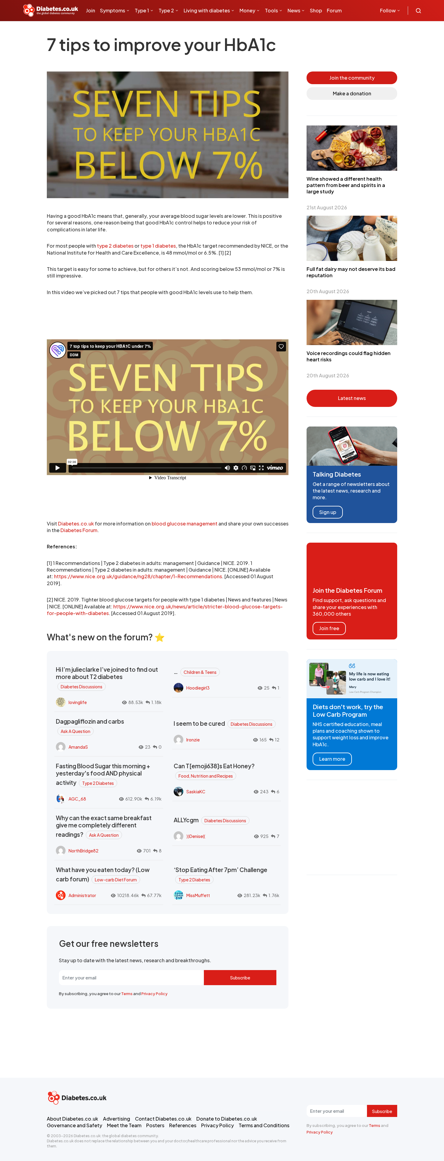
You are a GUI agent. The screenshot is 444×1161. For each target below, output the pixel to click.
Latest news (352, 398)
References (182, 1125)
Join (90, 10)
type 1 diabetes (158, 246)
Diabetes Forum (78, 530)
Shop (316, 10)
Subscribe (240, 977)
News (294, 10)
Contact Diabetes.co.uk (163, 1118)
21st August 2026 (327, 207)
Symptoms (112, 10)
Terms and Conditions (264, 1125)
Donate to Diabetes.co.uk (226, 1118)
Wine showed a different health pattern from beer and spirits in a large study (346, 185)
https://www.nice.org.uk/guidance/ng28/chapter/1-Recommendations (138, 576)
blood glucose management (184, 523)
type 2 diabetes (115, 246)
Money (247, 10)
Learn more (332, 759)
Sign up (327, 512)
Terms (127, 993)
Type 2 (166, 10)
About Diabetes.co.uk (72, 1118)
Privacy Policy (154, 993)
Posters (155, 1125)
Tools (271, 10)
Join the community (352, 78)
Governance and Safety (74, 1125)
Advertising (116, 1118)
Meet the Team (124, 1125)
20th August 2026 (328, 291)
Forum (334, 10)
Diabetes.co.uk (76, 523)
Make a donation (352, 93)
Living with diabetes (207, 10)
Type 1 (142, 10)
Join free (329, 628)
